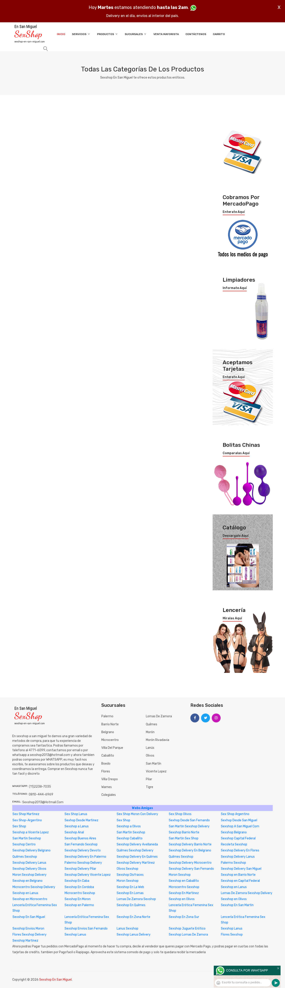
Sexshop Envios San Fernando (86, 928)
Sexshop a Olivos (129, 826)
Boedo (105, 763)
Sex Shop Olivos (180, 814)
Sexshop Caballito (129, 838)
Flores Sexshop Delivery (29, 934)
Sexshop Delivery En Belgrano (190, 850)
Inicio (61, 34)
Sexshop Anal (74, 832)
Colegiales (108, 795)
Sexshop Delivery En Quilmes (137, 857)
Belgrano (107, 732)
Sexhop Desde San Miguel (239, 820)
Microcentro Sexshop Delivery (33, 887)
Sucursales (134, 34)
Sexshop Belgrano (234, 832)
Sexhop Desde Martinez (81, 820)
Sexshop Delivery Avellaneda (137, 844)
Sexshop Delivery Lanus (238, 857)
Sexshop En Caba (77, 881)
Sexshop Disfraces (130, 875)
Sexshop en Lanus (234, 887)
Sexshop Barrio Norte (184, 832)
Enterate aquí (234, 212)
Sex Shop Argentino (235, 814)
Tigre (149, 787)
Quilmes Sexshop (24, 857)
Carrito (219, 34)
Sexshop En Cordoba (79, 887)
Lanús (150, 748)
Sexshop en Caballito (184, 881)
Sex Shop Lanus (76, 814)
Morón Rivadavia (157, 740)
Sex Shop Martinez (25, 814)
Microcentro (110, 740)
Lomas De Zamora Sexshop (136, 899)
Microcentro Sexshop (184, 887)
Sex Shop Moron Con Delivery (137, 814)
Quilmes (151, 724)
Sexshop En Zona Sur (184, 917)
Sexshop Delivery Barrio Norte (190, 844)
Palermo (107, 716)
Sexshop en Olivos (182, 899)
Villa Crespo (109, 779)
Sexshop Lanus (231, 928)
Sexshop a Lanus (77, 826)
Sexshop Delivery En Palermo (85, 857)
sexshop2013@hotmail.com (42, 802)
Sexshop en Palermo (79, 905)
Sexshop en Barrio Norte (238, 875)
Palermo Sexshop (233, 863)
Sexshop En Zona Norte (133, 917)
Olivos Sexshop (127, 869)
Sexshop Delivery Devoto (83, 850)
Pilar (149, 779)
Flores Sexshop (232, 934)
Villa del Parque (112, 748)
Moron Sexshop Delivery (29, 875)
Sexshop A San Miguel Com (240, 826)
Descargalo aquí (235, 535)
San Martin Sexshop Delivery (189, 826)
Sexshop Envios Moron (28, 928)
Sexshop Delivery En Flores (240, 850)
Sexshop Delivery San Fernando (191, 869)
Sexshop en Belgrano (27, 881)
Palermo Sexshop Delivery (83, 863)
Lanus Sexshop (127, 928)
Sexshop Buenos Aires (80, 838)
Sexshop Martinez (25, 940)
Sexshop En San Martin (237, 905)
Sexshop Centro (24, 844)
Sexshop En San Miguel (28, 917)
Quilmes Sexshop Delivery (135, 850)
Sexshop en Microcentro (29, 899)
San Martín (153, 763)
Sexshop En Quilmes (131, 905)
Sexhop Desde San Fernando (189, 820)
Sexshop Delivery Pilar (80, 869)
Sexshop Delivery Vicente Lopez (88, 875)
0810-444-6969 (41, 794)
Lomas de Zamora (159, 716)
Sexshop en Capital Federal (240, 881)
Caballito (107, 755)
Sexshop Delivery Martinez (136, 863)
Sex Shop (123, 820)
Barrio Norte (110, 724)
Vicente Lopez (156, 771)
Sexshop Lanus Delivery (134, 934)
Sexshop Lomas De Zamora (188, 934)
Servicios (79, 34)
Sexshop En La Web (130, 887)
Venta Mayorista (166, 34)
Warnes (106, 787)
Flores (105, 771)
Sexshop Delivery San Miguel (241, 869)
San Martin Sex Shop (183, 838)
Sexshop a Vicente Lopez (30, 832)
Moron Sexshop (180, 875)
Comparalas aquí (236, 453)
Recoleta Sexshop (234, 844)
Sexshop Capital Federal (238, 838)
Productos (106, 34)
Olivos (150, 755)
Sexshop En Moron (78, 899)
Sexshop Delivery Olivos (29, 869)
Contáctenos (195, 34)
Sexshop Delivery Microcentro (190, 863)
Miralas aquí (232, 618)
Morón (150, 732)
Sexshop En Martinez (184, 893)
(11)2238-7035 (40, 786)
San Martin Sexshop (131, 832)
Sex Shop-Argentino (27, 820)
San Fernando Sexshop (81, 844)
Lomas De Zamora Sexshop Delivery (246, 893)
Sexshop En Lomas (130, 893)
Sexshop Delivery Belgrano (31, 850)
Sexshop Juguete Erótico (187, 928)
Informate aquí (235, 288)
